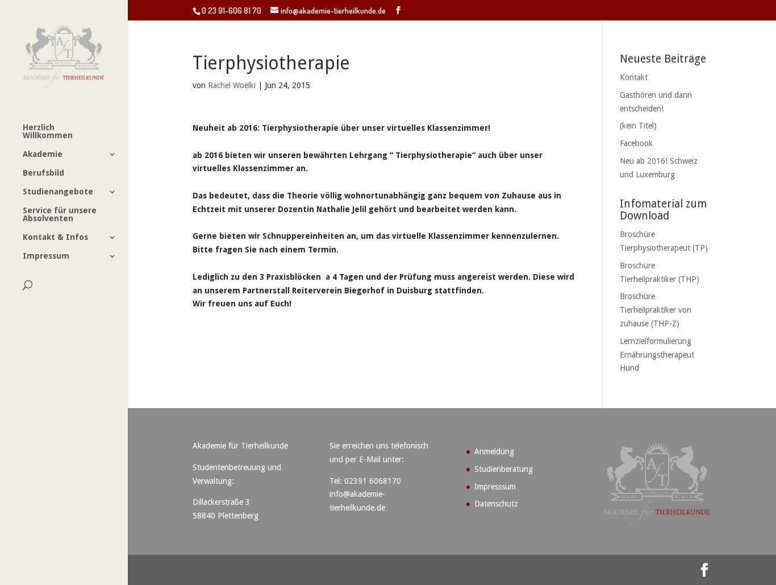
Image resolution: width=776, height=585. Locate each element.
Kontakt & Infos (55, 237)
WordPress (377, 569)
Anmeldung (494, 451)
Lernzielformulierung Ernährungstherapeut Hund (657, 355)
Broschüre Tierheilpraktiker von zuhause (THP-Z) (655, 310)
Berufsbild (43, 173)
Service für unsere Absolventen (60, 214)
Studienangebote (58, 192)
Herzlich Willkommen (48, 131)
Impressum (46, 256)
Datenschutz (496, 503)
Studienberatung (503, 469)
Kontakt (634, 77)
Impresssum (495, 486)
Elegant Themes (270, 569)
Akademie (42, 154)
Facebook (636, 143)
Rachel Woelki (232, 85)
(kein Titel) (638, 125)
